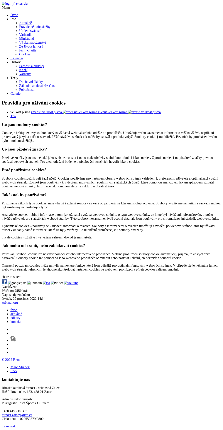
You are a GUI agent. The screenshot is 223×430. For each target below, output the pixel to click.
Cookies (24, 54)
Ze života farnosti (31, 46)
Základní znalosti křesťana (37, 85)
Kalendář (16, 58)
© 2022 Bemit (11, 359)
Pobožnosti (26, 89)
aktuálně (16, 314)
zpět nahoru (10, 302)
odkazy (15, 318)
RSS (13, 371)
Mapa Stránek (20, 367)
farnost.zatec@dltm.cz (17, 415)
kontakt (15, 322)
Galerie (15, 93)
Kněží (23, 70)
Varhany (25, 74)
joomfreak (9, 426)
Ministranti (26, 38)
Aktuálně (25, 23)
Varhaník (25, 34)
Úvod (14, 15)
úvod (13, 310)
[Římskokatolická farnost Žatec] (15, 3)
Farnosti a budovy (31, 66)
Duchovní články (31, 82)
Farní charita (27, 50)
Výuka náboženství (32, 42)
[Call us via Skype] (13, 340)
